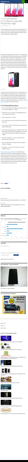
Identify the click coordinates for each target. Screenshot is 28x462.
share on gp (5, 183)
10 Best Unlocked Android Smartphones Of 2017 (10, 382)
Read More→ (19, 219)
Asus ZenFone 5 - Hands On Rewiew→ (8, 288)
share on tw (7, 183)
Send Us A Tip (3, 323)
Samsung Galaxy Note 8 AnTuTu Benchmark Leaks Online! (12, 366)
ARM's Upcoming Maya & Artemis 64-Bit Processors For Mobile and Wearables (13, 205)
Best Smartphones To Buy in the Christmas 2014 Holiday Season (13, 413)
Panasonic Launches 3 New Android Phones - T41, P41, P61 (13, 199)
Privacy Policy (4, 328)
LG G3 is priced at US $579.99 (9, 151)
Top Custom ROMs (4, 390)
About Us (2, 325)
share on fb (6, 183)
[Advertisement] (10, 44)
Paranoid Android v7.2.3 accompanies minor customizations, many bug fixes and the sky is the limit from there (13, 358)
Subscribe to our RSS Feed (8, 259)
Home (8, 18)
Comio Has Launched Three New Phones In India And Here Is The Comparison (13, 374)
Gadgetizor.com (5, 1)
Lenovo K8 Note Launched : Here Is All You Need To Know (11, 398)
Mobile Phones (13, 18)
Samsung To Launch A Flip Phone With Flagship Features (11, 405)
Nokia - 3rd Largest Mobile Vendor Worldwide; (9, 218)
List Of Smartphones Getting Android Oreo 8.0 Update (11, 349)
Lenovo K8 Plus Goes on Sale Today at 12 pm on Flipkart (11, 341)
